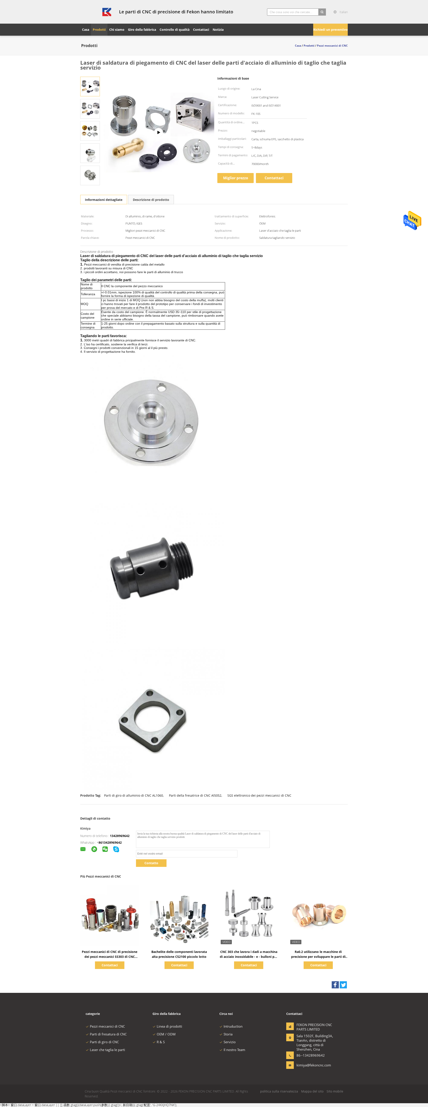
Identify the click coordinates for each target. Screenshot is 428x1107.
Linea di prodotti (169, 1026)
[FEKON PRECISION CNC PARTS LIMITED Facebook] (335, 984)
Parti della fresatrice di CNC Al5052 (195, 795)
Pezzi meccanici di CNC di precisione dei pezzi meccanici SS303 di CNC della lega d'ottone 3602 (109, 957)
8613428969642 (110, 842)
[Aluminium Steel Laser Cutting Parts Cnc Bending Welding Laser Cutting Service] (90, 108)
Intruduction (233, 1026)
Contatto (151, 863)
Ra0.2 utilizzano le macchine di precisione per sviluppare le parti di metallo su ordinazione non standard (318, 957)
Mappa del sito (312, 1091)
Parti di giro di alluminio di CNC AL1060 (133, 795)
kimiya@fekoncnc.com (310, 1065)
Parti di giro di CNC (104, 1042)
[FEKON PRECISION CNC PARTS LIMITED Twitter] (343, 984)
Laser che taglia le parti (107, 1049)
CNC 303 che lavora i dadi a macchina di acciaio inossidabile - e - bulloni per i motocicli (249, 957)
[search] (322, 12)
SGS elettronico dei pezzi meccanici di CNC (259, 795)
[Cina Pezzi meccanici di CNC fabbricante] (97, 12)
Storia (228, 1034)
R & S (161, 1042)
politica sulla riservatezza (279, 1091)
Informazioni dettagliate (103, 200)
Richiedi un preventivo (330, 29)
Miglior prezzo (235, 177)
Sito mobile (335, 1091)
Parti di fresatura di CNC (108, 1034)
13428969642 (120, 836)
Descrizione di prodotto (151, 200)
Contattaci (274, 177)
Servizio (230, 1042)
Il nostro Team (234, 1049)
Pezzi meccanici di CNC (107, 1026)
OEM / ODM (166, 1034)
